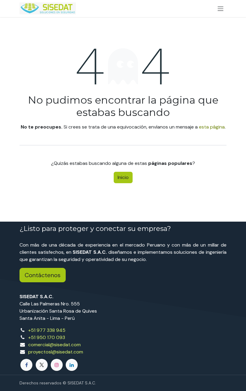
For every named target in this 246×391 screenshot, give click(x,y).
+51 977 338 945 (46, 330)
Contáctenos (43, 275)
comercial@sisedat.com (54, 344)
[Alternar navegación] (220, 8)
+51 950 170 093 (46, 337)
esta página (212, 127)
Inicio (123, 177)
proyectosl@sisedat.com (55, 352)
